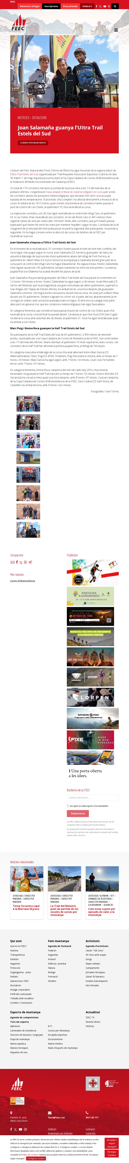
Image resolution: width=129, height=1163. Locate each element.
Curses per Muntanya (33, 142)
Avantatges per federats (60, 1133)
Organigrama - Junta (20, 972)
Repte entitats (93, 963)
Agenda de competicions (24, 1017)
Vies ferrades (92, 985)
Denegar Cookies (111, 1153)
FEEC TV (90, 1017)
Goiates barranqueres (97, 980)
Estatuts (14, 959)
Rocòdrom (15, 985)
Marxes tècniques (19, 1047)
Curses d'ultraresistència (22, 580)
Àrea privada (70, 6)
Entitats (14, 976)
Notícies (23, 117)
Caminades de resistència (23, 1030)
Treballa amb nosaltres (22, 998)
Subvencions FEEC (19, 980)
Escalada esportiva (57, 1034)
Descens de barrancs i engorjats (26, 1034)
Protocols (15, 967)
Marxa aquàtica (18, 1043)
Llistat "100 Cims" (95, 950)
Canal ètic (91, 1133)
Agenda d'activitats (97, 946)
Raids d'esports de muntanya (63, 1047)
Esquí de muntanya (20, 1039)
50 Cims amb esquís (96, 954)
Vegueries (15, 963)
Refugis (52, 972)
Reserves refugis (29, 6)
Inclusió (52, 959)
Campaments (92, 967)
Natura (51, 967)
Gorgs (89, 959)
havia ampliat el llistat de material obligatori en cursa (75, 192)
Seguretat (53, 954)
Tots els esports (19, 1021)
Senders (52, 980)
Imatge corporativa (20, 989)
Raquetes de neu (18, 1052)
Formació (53, 976)
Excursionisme (55, 1039)
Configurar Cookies (36, 1158)
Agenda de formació (59, 946)
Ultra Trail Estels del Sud (24, 174)
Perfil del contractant (20, 994)
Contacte (90, 1128)
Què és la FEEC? (18, 946)
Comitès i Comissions (21, 1002)
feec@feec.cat (56, 1117)
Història (14, 950)
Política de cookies (29, 1154)
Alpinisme (15, 1026)
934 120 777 (92, 1117)
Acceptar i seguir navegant (112, 1143)
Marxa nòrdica (55, 1043)
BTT (50, 1026)
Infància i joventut (57, 963)
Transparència (17, 954)
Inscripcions (51, 6)
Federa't (87, 6)
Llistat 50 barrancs (95, 976)
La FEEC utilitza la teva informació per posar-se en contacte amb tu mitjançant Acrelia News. (90, 823)
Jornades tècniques (95, 972)
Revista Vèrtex (93, 1021)
